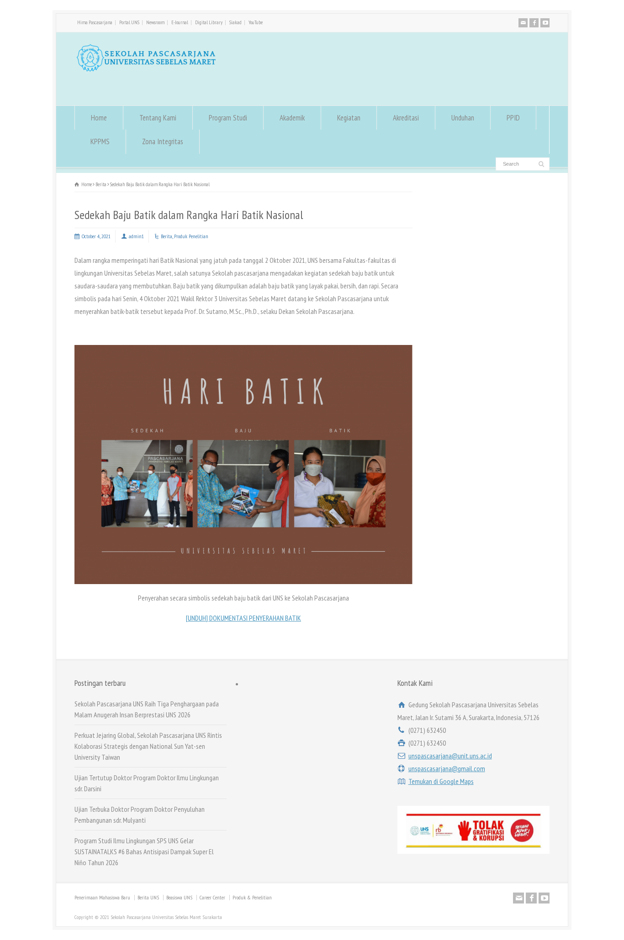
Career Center (212, 897)
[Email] (523, 22)
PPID (513, 118)
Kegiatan (348, 118)
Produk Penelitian (191, 236)
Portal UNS (129, 22)
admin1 (136, 236)
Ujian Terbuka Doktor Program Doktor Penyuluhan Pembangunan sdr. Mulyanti (139, 814)
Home (99, 118)
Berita (166, 236)
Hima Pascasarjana (94, 22)
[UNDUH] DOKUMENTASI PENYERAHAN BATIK (243, 617)
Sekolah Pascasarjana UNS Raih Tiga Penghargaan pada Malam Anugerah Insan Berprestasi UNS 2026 (146, 709)
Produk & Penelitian (252, 897)
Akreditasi (406, 118)
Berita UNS (148, 897)
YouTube (256, 22)
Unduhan (462, 118)
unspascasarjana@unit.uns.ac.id (450, 755)
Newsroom (155, 22)
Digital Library (208, 22)
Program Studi (228, 118)
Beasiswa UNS (179, 897)
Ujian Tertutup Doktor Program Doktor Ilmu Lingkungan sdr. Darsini (146, 783)
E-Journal (179, 22)
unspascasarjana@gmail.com (446, 768)
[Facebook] (534, 22)
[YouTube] (545, 22)
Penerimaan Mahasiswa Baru (102, 897)
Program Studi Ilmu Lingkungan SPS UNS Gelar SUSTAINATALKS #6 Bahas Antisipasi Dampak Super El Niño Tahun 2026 (144, 851)
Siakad (235, 22)
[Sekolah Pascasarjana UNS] (146, 69)
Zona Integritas (162, 141)
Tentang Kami (157, 118)
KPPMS (100, 141)
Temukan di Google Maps (441, 781)
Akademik (292, 118)
